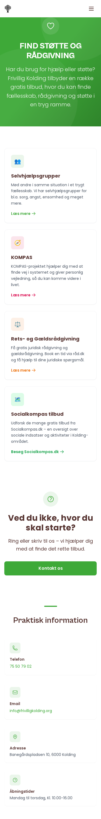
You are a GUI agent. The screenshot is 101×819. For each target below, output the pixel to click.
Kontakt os (51, 568)
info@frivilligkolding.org (31, 710)
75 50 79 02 (21, 666)
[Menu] (91, 8)
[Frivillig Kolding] (7, 8)
